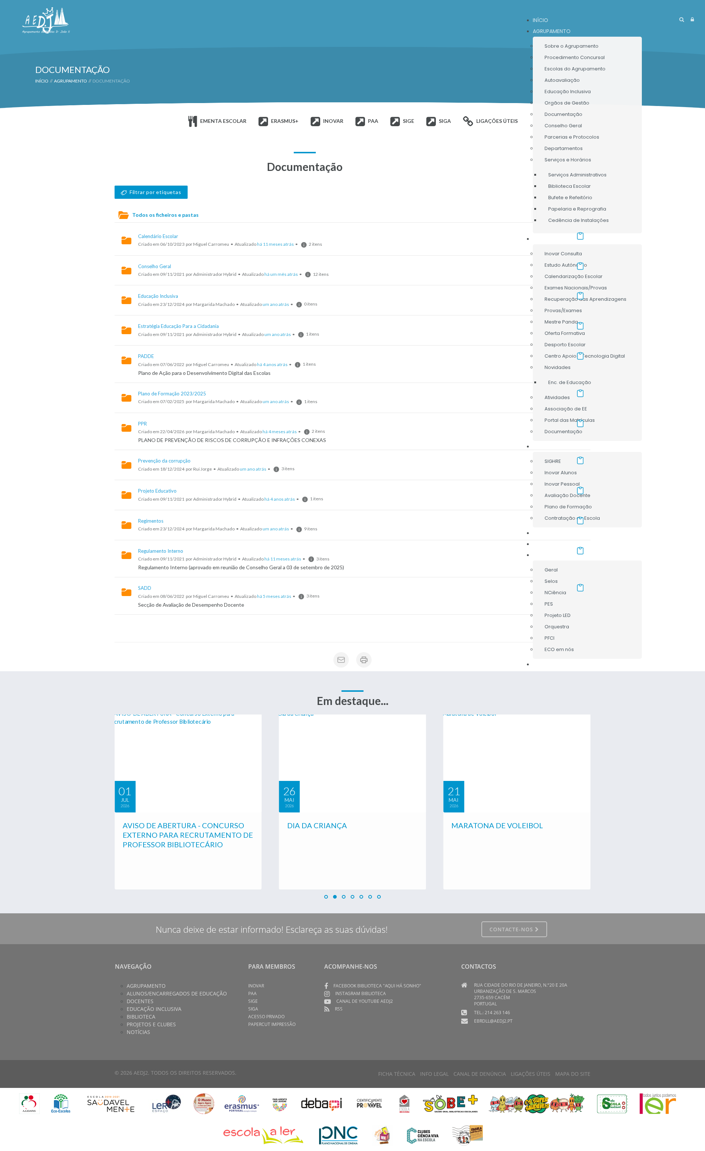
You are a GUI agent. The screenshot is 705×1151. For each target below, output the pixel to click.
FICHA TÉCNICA (396, 1073)
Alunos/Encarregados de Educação (177, 993)
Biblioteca (141, 1016)
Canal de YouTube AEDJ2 (364, 1001)
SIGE (253, 1001)
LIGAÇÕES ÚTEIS (530, 1073)
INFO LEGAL (434, 1073)
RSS (339, 1009)
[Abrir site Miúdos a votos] (382, 1135)
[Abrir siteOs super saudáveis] (537, 1103)
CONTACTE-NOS (512, 929)
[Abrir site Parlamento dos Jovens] (280, 1103)
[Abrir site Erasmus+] (242, 1103)
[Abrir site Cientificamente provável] (370, 1103)
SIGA (253, 1009)
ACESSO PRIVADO (266, 1016)
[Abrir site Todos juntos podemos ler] (663, 1103)
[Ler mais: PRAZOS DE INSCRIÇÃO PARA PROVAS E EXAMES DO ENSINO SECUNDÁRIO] (516, 763)
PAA (252, 993)
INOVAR (256, 986)
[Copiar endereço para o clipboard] (580, 235)
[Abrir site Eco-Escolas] (61, 1103)
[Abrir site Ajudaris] (29, 1103)
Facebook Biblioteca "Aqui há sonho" (377, 986)
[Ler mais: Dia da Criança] (188, 763)
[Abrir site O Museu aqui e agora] (204, 1103)
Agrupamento (146, 985)
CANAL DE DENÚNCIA (479, 1073)
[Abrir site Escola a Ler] (263, 1135)
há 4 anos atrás (272, 364)
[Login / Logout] (692, 19)
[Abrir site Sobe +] (450, 1103)
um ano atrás (276, 304)
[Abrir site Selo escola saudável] (612, 1103)
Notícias (138, 1031)
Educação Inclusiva (154, 1008)
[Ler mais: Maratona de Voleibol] (352, 763)
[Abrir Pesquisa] (681, 19)
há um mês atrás (281, 274)
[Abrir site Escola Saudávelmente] (111, 1103)
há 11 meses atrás (275, 244)
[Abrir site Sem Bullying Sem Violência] (467, 1135)
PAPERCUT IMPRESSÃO (272, 1024)
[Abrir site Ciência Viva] (422, 1135)
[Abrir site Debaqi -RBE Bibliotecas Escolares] (321, 1103)
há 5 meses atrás (274, 596)
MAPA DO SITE (572, 1073)
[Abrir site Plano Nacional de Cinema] (338, 1135)
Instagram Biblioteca (360, 993)
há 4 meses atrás (280, 431)
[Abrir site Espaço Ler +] (166, 1103)
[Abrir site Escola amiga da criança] (404, 1103)
